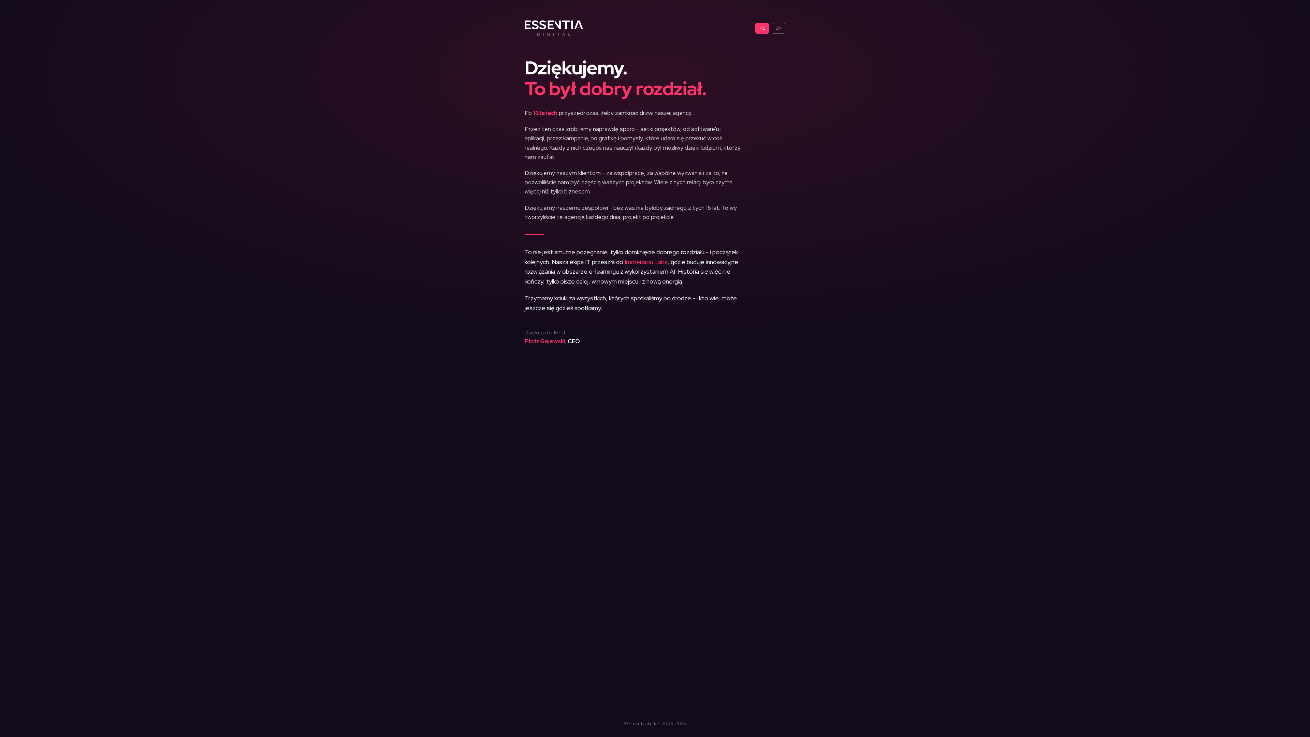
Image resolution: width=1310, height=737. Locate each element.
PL (762, 28)
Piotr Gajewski (545, 341)
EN (778, 28)
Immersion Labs (646, 262)
